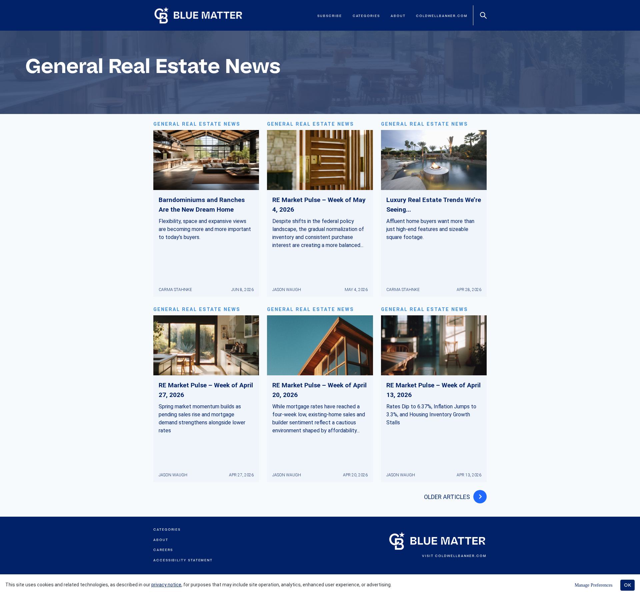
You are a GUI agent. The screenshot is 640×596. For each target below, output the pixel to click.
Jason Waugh (286, 289)
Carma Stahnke (175, 289)
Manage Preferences (593, 585)
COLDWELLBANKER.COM (461, 556)
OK (627, 585)
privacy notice (166, 584)
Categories (366, 16)
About (398, 16)
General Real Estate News (196, 124)
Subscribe (329, 16)
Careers (163, 550)
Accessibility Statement (183, 560)
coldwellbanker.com (442, 16)
